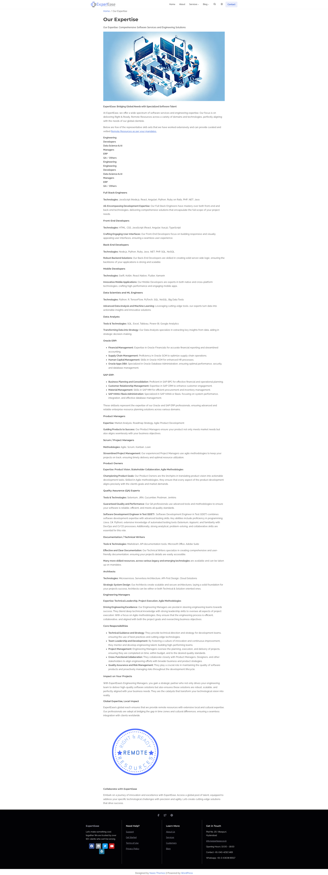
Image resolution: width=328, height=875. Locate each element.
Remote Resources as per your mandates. (134, 131)
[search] (214, 4)
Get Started (131, 837)
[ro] (171, 816)
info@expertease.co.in (216, 841)
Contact (231, 4)
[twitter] (165, 816)
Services (170, 837)
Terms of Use (132, 843)
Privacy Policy (132, 848)
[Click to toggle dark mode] (221, 4)
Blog (168, 848)
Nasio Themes (158, 873)
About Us (170, 832)
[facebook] (158, 816)
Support (130, 832)
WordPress (187, 873)
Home (106, 11)
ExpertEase (92, 826)
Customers (171, 843)
